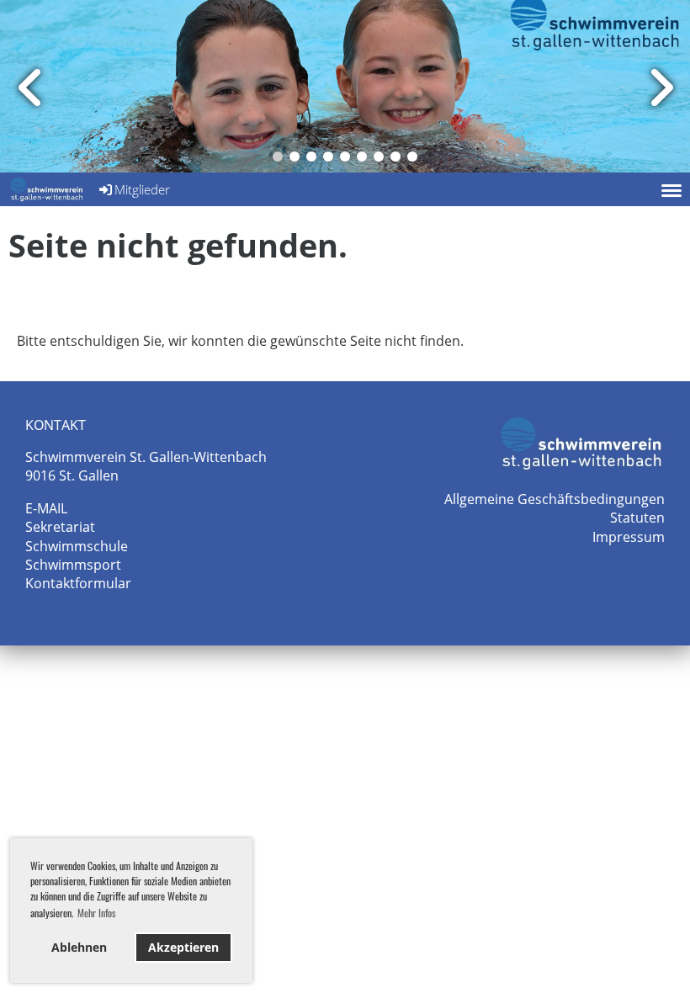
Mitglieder (142, 189)
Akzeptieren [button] (183, 947)
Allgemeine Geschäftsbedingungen (554, 499)
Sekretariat (60, 527)
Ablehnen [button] (79, 947)
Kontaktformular (78, 583)
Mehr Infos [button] (96, 912)
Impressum (628, 537)
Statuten (637, 517)
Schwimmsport (73, 564)
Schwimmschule (76, 546)
